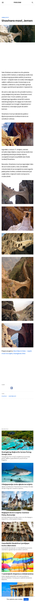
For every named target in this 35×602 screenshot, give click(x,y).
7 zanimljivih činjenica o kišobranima (17, 574)
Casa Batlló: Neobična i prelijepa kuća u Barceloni (15, 544)
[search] (32, 2)
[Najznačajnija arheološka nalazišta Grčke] (17, 592)
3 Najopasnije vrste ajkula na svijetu (17, 484)
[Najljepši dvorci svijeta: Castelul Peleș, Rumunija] (17, 501)
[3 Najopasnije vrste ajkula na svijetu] (17, 472)
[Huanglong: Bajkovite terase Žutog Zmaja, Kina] (17, 440)
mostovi (4, 396)
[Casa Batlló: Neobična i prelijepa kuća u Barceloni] (17, 531)
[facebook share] (12, 388)
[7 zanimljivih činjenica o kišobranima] (17, 562)
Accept (26, 599)
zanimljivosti (12, 396)
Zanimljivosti (5, 17)
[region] (17, 10)
